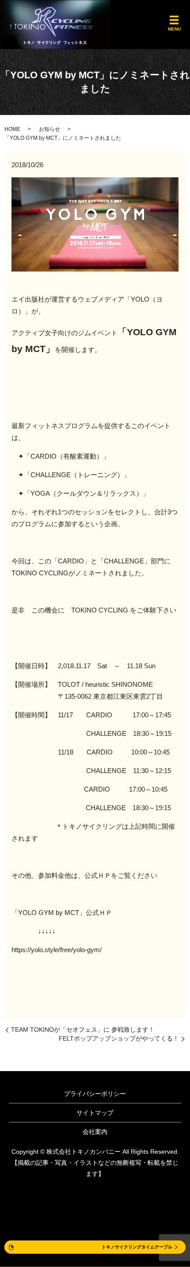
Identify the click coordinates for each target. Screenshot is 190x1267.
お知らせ (49, 129)
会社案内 (95, 1131)
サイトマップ (95, 1112)
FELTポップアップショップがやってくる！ (119, 1038)
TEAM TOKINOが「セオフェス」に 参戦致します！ (83, 1029)
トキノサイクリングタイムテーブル (137, 1246)
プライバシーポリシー (95, 1093)
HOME (12, 129)
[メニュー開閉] (174, 20)
